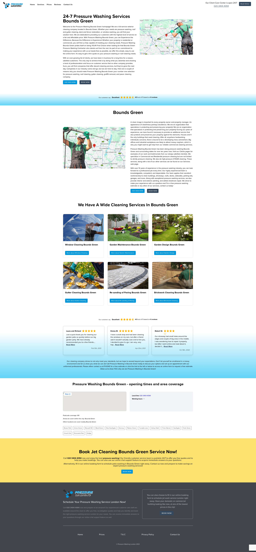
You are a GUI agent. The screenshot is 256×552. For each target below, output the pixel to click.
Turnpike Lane (143, 428)
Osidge (89, 433)
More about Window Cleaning (77, 253)
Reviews (57, 4)
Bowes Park (67, 428)
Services (40, 4)
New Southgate (111, 428)
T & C (123, 534)
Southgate (177, 428)
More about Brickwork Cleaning (167, 301)
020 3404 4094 (221, 6)
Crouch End (67, 433)
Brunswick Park (79, 433)
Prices (49, 4)
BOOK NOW (85, 82)
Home (32, 4)
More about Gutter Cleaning (76, 301)
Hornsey (121, 428)
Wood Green (99, 428)
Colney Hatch (155, 428)
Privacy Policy (148, 534)
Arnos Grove (78, 428)
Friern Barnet (166, 428)
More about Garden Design (165, 253)
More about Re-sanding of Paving (122, 301)
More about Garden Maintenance (122, 253)
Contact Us (68, 4)
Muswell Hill (88, 428)
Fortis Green (187, 428)
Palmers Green (131, 428)
